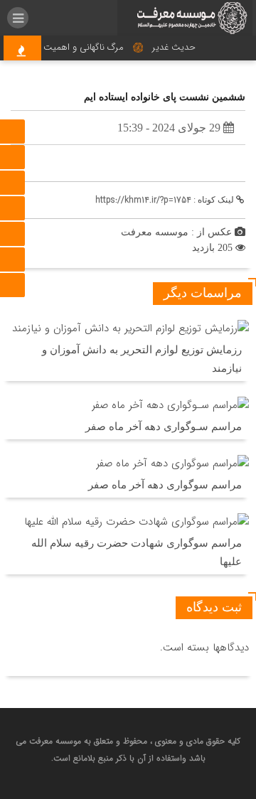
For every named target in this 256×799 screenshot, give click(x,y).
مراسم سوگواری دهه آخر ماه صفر (165, 484)
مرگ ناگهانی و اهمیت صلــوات (68, 47)
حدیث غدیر (176, 47)
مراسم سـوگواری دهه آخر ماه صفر (163, 426)
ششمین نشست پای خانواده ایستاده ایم (164, 97)
